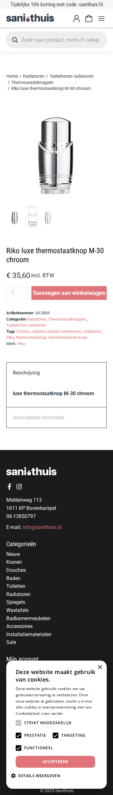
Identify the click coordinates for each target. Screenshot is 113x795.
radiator (38, 331)
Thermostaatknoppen (67, 319)
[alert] (56, 725)
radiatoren (92, 331)
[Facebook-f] (9, 487)
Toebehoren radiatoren (26, 325)
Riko (10, 337)
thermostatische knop (67, 337)
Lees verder (52, 713)
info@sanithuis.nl (42, 527)
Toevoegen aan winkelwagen (69, 293)
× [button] (99, 667)
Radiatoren (36, 319)
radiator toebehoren (64, 331)
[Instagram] (19, 487)
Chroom (23, 331)
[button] (101, 18)
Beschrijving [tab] (26, 373)
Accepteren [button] (55, 761)
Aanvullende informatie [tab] (38, 418)
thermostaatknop (31, 337)
